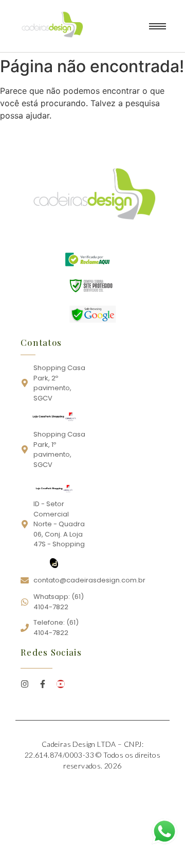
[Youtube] (61, 684)
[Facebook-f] (43, 684)
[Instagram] (25, 684)
